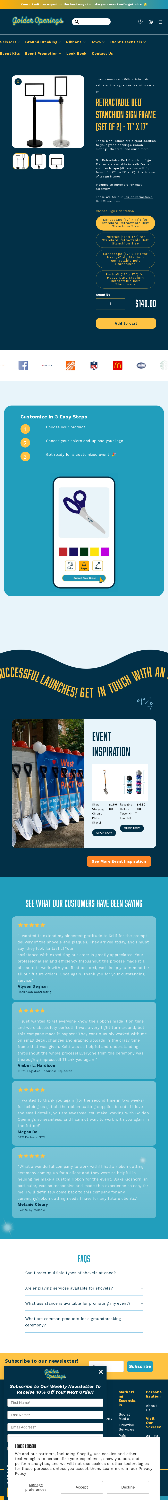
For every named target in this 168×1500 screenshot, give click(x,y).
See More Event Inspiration (119, 861)
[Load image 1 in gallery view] (20, 161)
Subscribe (140, 1366)
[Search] (77, 22)
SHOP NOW (104, 832)
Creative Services (127, 1427)
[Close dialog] (101, 1372)
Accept (82, 1487)
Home (100, 79)
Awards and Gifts (119, 79)
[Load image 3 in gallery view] (56, 161)
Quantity (103, 295)
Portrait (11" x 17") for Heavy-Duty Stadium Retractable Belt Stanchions (125, 279)
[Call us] (140, 22)
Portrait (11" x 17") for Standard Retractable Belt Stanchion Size (125, 240)
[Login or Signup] (150, 21)
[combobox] (91, 21)
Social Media (124, 1416)
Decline (128, 1487)
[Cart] (160, 21)
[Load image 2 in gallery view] (39, 161)
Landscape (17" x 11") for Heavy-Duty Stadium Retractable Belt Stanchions (125, 259)
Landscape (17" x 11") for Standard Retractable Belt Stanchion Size (125, 223)
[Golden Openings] (36, 27)
